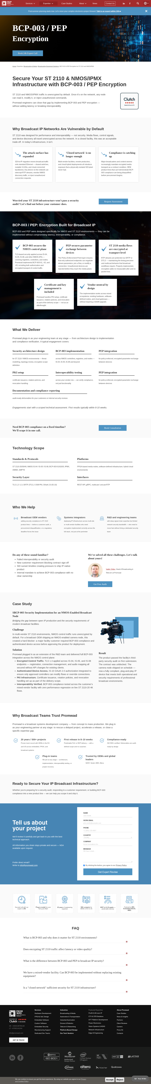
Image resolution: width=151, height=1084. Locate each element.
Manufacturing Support (43, 1030)
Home (14, 66)
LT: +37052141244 (15, 1028)
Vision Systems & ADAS (97, 1026)
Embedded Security (41, 1026)
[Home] (8, 3)
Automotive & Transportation (70, 1016)
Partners (120, 1020)
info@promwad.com (29, 865)
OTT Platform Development (98, 1020)
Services (29, 3)
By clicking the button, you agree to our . (106, 865)
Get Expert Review (108, 872)
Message (87, 849)
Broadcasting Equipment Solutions (48, 66)
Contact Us (110, 3)
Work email (88, 820)
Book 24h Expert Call (27, 53)
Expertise (47, 3)
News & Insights (122, 1016)
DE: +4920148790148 (17, 1026)
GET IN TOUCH (18, 1040)
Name (85, 813)
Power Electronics (95, 1023)
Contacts (120, 1033)
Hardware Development (43, 1013)
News (95, 3)
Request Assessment (113, 201)
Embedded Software (42, 1020)
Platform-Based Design (68, 1030)
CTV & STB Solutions (96, 1016)
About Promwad (123, 1010)
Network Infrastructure (96, 1030)
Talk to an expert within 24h (108, 11)
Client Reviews (122, 1023)
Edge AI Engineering (96, 1033)
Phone (86, 828)
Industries (64, 1010)
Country (87, 835)
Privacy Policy (121, 865)
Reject (120, 1079)
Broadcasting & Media (30, 66)
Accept (109, 1079)
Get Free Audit (100, 584)
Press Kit (120, 1030)
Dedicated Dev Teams (42, 1033)
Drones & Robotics (66, 1023)
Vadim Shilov (110, 569)
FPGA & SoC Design (42, 1016)
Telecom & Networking (68, 1026)
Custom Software (41, 1023)
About (81, 3)
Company (87, 841)
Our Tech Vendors (67, 1033)
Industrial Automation (67, 1020)
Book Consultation (112, 428)
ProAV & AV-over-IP (95, 1013)
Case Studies (66, 3)
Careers (119, 1026)
